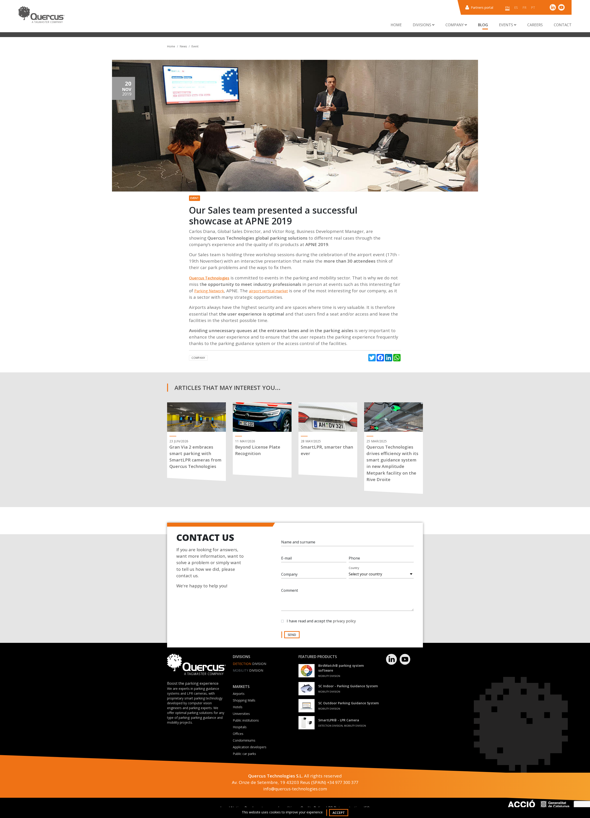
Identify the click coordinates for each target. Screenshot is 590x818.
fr (524, 7)
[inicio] (41, 14)
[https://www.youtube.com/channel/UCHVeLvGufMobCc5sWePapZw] (561, 7)
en (507, 7)
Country (354, 568)
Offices (238, 733)
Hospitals (240, 727)
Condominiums (244, 740)
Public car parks (244, 753)
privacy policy (344, 621)
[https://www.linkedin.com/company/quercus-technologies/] (553, 7)
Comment (289, 590)
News (183, 46)
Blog (483, 24)
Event (195, 46)
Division (249, 663)
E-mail (286, 558)
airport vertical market (268, 290)
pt (533, 7)
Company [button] (455, 24)
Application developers (249, 747)
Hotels (237, 707)
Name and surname (298, 542)
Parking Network (209, 290)
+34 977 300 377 (342, 782)
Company (198, 358)
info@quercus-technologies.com (295, 789)
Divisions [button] (422, 24)
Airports (239, 693)
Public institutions (246, 720)
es (516, 7)
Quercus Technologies (209, 278)
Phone (354, 558)
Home (396, 24)
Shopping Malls (244, 700)
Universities (241, 713)
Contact (563, 24)
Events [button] (506, 24)
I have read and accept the (321, 621)
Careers (535, 24)
